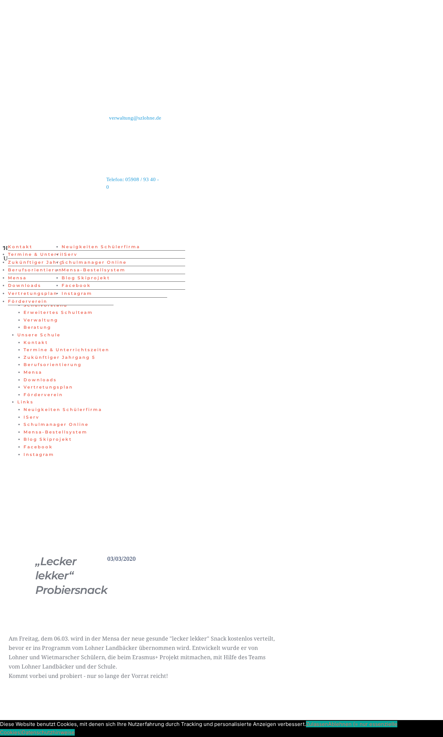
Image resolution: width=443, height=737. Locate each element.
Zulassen (317, 724)
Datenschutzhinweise (48, 732)
